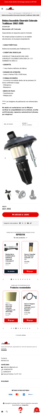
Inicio (10, 13)
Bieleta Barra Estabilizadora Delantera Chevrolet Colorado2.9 (10, 258)
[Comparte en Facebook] (20, 223)
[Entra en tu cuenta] (34, 411)
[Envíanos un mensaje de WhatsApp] (36, 409)
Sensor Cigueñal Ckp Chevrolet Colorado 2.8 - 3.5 (29, 257)
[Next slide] (35, 158)
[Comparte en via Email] (28, 223)
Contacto (4, 358)
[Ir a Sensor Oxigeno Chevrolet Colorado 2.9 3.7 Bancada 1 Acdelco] (30, 296)
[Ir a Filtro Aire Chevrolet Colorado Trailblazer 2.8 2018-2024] (11, 296)
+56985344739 (7, 369)
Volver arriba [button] (21, 335)
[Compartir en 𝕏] (23, 223)
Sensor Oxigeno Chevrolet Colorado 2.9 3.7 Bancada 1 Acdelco (29, 307)
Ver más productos (20, 237)
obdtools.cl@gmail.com (10, 367)
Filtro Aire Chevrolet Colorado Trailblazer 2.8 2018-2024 (10, 308)
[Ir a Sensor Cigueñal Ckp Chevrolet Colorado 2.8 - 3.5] (30, 247)
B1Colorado (17, 13)
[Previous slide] (5, 158)
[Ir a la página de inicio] (2, 411)
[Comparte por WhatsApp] (25, 223)
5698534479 (7, 372)
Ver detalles (11, 271)
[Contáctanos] (39, 411)
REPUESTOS (26, 13)
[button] (31, 223)
